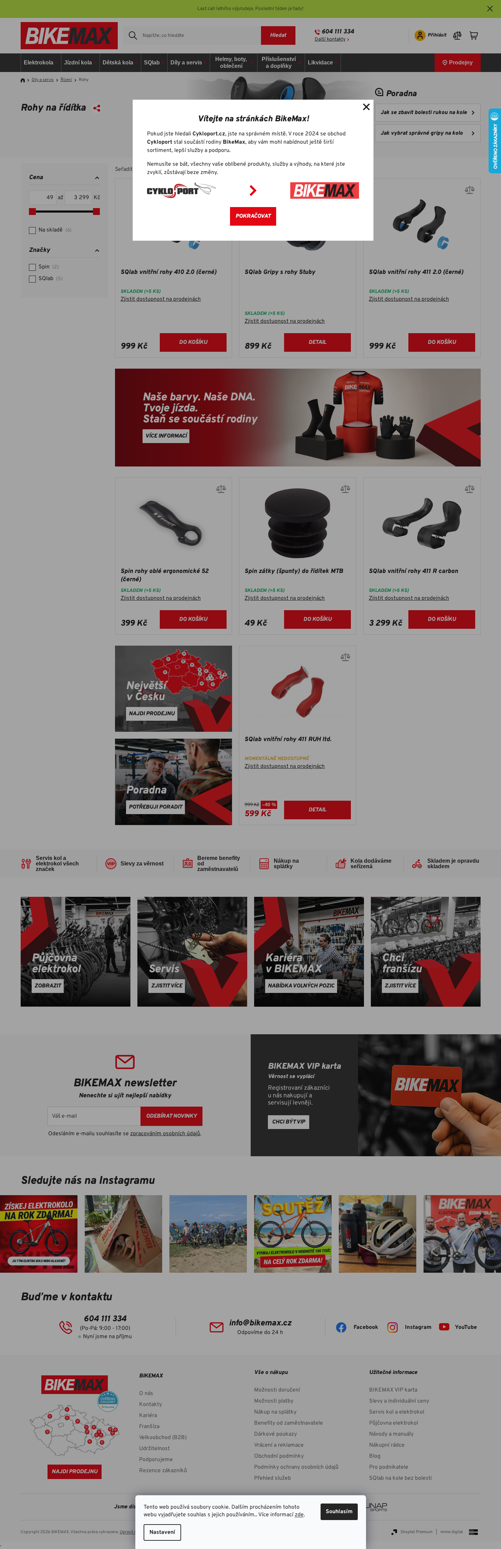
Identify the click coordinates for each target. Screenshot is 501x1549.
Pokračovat (253, 216)
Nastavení (162, 1532)
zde (299, 1514)
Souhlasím (339, 1511)
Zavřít (366, 107)
